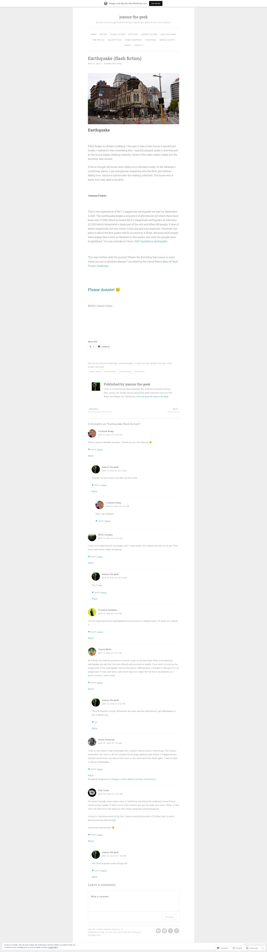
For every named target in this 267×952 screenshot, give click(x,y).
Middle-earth (167, 40)
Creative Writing (108, 363)
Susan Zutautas (106, 739)
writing (99, 367)
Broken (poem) (173, 410)
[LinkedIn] (164, 930)
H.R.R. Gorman (105, 534)
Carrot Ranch (95, 372)
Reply (91, 455)
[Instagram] (176, 930)
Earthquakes (126, 363)
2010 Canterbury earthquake (150, 241)
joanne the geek (133, 16)
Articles (133, 34)
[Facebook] (158, 930)
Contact (138, 45)
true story (139, 372)
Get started (155, 3)
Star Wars (150, 40)
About (127, 45)
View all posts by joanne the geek (152, 396)
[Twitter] (170, 930)
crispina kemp (106, 431)
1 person (100, 449)
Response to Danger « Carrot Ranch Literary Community (127, 779)
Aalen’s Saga (115, 40)
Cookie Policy (53, 947)
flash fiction (142, 363)
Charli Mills (104, 649)
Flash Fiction (117, 34)
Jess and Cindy (168, 34)
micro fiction (158, 363)
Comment (169, 917)
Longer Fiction (149, 34)
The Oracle (98, 40)
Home (94, 34)
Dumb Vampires (133, 40)
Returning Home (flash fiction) (100, 410)
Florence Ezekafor (107, 609)
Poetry (103, 34)
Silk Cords (103, 790)
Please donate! (101, 289)
